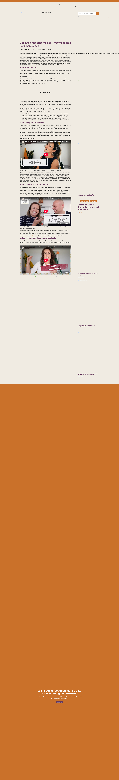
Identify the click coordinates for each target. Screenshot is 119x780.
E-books (60, 6)
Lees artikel (81, 277)
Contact (81, 6)
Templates (52, 6)
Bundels (43, 6)
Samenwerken (68, 6)
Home (37, 6)
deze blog (30, 235)
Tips (75, 6)
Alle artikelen (41, 49)
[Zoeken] (97, 13)
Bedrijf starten (49, 49)
